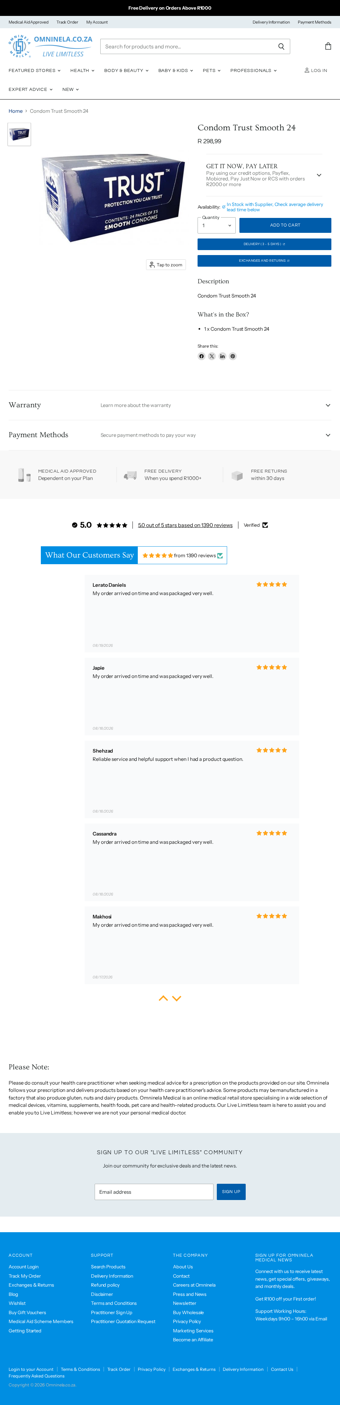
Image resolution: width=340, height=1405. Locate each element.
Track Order (67, 22)
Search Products (108, 1267)
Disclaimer (102, 1294)
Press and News (190, 1294)
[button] (163, 1000)
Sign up (231, 1191)
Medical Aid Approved (28, 22)
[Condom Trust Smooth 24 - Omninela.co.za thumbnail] (19, 134)
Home (16, 111)
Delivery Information (271, 22)
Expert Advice (29, 89)
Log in (318, 70)
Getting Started (25, 1331)
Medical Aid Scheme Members (41, 1321)
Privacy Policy (187, 1321)
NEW (68, 89)
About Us (183, 1267)
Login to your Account (31, 1369)
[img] (158, 555)
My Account (97, 22)
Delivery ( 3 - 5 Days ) (263, 244)
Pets (210, 70)
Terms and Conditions (114, 1303)
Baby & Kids (174, 70)
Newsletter (184, 1303)
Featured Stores (33, 70)
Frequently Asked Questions (36, 1375)
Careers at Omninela (194, 1285)
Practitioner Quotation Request (123, 1321)
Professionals (251, 70)
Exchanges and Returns (263, 260)
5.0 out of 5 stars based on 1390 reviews (185, 525)
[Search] (281, 46)
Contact (181, 1276)
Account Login (24, 1267)
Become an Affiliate (193, 1340)
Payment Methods (314, 22)
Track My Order (25, 1276)
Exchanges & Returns (31, 1285)
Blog (13, 1294)
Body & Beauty (124, 70)
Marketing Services (193, 1331)
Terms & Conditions (80, 1369)
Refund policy (105, 1285)
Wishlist (17, 1303)
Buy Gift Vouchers (27, 1312)
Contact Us (282, 1369)
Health (80, 70)
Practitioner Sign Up (112, 1312)
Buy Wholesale (188, 1312)
